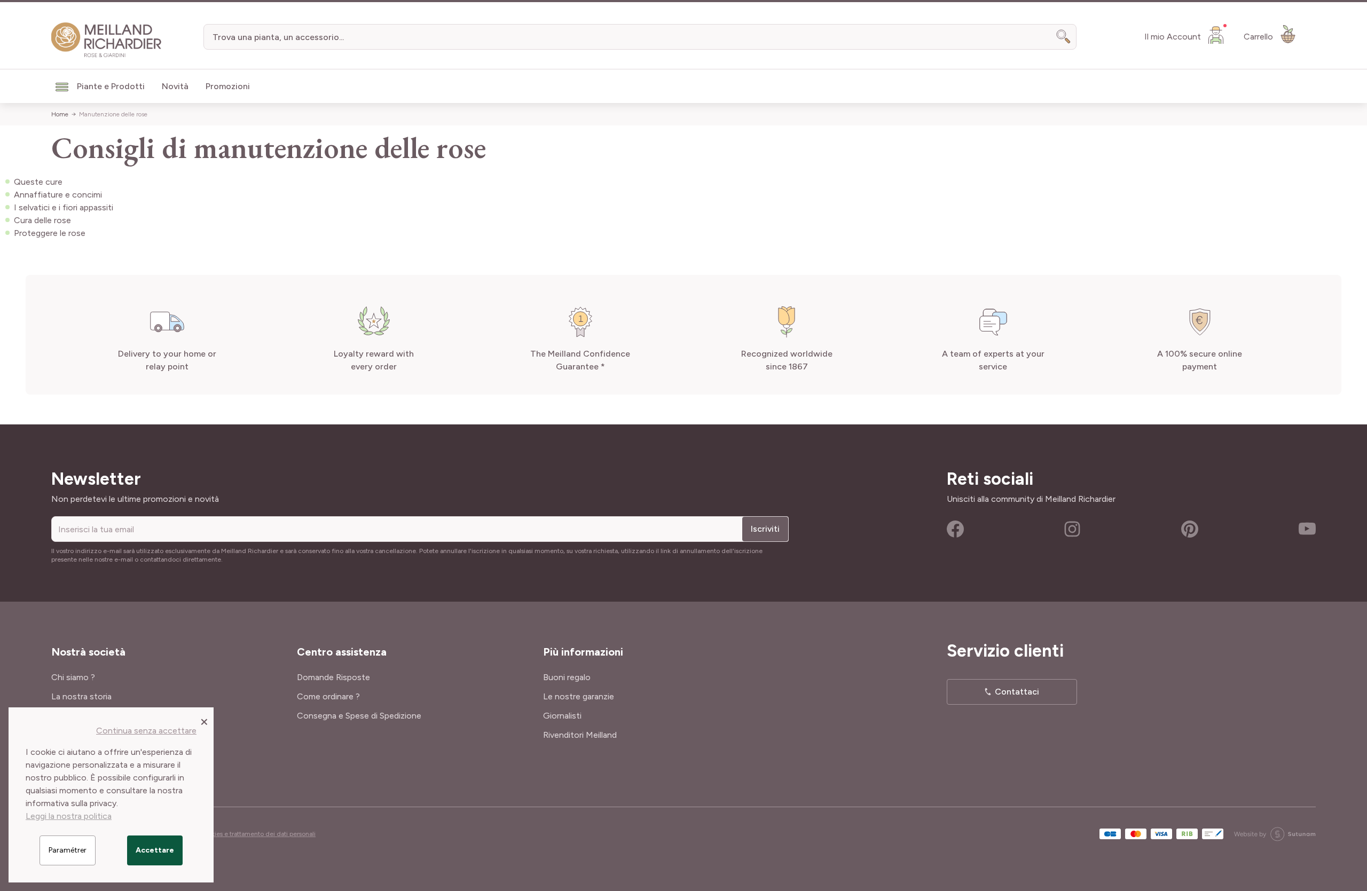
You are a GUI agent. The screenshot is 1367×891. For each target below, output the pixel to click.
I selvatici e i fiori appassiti (63, 207)
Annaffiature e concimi (58, 195)
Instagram (1072, 529)
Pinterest (1189, 529)
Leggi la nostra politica (69, 816)
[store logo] (106, 40)
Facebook (955, 529)
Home (59, 114)
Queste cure (38, 182)
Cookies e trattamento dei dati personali (257, 834)
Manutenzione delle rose (113, 114)
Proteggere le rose (49, 233)
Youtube (1307, 529)
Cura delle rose (42, 220)
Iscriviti (765, 529)
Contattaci (1017, 692)
